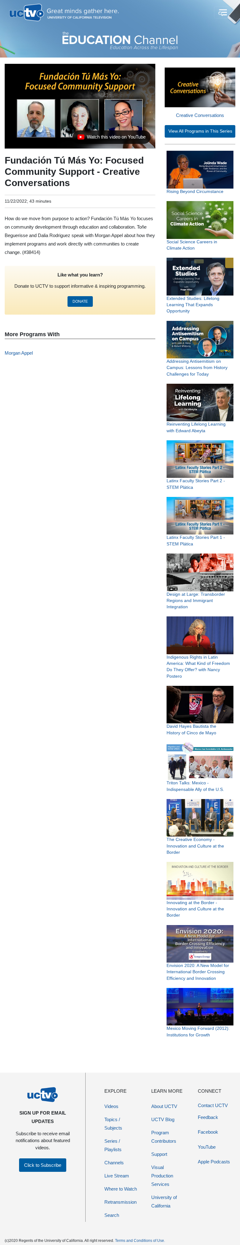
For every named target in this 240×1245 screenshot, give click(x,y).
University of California (164, 1201)
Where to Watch (120, 1189)
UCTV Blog (162, 1119)
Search (111, 1215)
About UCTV (164, 1106)
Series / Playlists (113, 1145)
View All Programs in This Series (200, 131)
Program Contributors (163, 1137)
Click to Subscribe (42, 1165)
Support (159, 1154)
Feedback (208, 1117)
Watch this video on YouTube (111, 138)
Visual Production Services (162, 1176)
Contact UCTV (213, 1105)
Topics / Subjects (113, 1124)
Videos (111, 1106)
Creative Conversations (200, 115)
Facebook (208, 1132)
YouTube (207, 1147)
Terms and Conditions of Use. (140, 1240)
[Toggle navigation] (222, 12)
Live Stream (116, 1175)
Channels (114, 1162)
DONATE (80, 301)
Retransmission (120, 1202)
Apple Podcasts (214, 1161)
